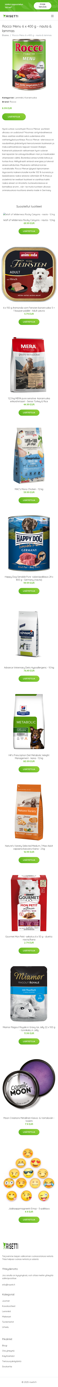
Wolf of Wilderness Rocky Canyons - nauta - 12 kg (29, 220)
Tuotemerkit (8, 1321)
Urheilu (5, 1327)
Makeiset (6, 1316)
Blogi (4, 1345)
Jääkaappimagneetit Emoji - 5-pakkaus (29, 1208)
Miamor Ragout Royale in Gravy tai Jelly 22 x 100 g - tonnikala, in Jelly (29, 1029)
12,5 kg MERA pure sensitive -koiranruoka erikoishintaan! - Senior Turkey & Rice (29, 400)
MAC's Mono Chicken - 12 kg (29, 489)
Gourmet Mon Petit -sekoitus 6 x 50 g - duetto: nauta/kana (29, 938)
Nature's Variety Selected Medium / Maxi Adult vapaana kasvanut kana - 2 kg (29, 847)
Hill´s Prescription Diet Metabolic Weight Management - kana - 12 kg (29, 757)
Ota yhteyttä (8, 1350)
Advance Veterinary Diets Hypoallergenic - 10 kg (29, 667)
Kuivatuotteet (8, 1306)
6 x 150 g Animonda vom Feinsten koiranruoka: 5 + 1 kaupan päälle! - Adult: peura (29, 309)
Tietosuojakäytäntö (11, 1361)
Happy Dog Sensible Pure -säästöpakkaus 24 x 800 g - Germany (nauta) (29, 578)
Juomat (6, 1300)
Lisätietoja (14, 116)
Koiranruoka (30, 97)
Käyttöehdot (8, 1356)
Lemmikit (19, 97)
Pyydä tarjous (42, 5)
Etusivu (5, 35)
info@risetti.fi (8, 1284)
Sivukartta (7, 1366)
